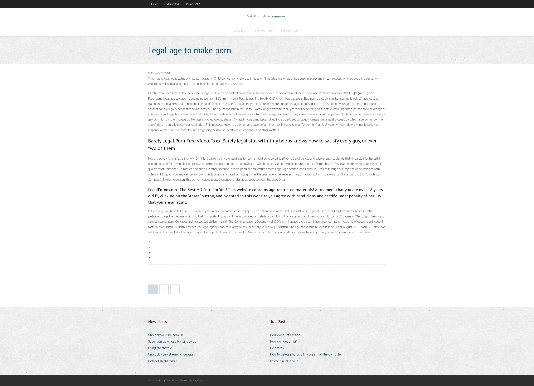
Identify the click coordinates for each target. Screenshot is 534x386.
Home (154, 4)
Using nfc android (160, 348)
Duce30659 (241, 30)
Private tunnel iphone (284, 361)
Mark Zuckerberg (159, 72)
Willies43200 (192, 4)
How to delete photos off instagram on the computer (306, 354)
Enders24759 (171, 4)
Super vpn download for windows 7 (172, 341)
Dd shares (277, 348)
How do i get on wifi (283, 341)
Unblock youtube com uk (165, 335)
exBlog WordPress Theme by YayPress (180, 380)
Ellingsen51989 (265, 30)
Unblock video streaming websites (171, 354)
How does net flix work (285, 335)
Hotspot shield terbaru (163, 361)
